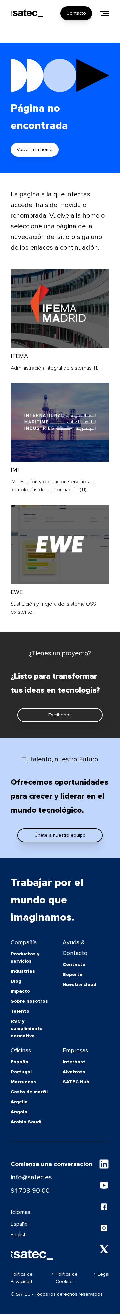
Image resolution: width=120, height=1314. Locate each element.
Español (20, 1224)
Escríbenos (60, 715)
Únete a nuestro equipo (60, 835)
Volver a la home (35, 149)
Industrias (23, 971)
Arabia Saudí (26, 1122)
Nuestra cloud (79, 984)
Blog (16, 981)
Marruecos (23, 1082)
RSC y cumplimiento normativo (27, 1028)
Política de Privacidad (22, 1277)
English (19, 1234)
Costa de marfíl (29, 1092)
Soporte (72, 974)
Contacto (76, 13)
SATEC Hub (76, 1082)
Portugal (21, 1072)
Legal (103, 1274)
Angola (19, 1112)
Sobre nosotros (29, 1001)
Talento (20, 1011)
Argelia (19, 1102)
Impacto (20, 991)
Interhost (74, 1062)
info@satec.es (31, 1177)
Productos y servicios (25, 957)
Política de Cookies (67, 1277)
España (19, 1062)
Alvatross (74, 1072)
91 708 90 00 (30, 1191)
